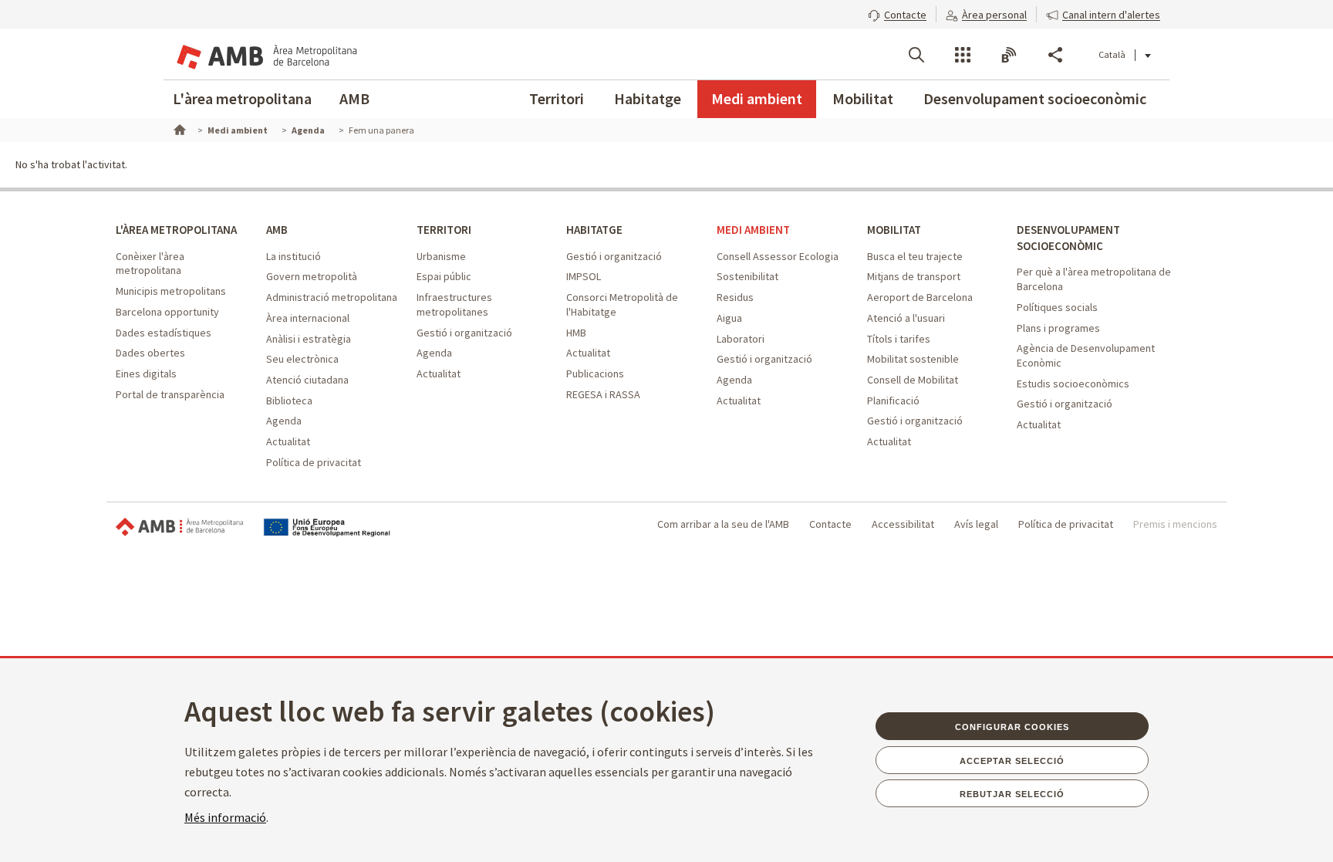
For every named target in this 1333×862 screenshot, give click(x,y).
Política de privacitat (313, 462)
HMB (576, 333)
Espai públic (444, 276)
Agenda (284, 421)
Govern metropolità (311, 276)
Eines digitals (146, 373)
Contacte (830, 524)
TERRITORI (444, 229)
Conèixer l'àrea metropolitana (150, 263)
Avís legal (976, 524)
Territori (556, 98)
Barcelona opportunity (167, 312)
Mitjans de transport (913, 276)
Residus (735, 297)
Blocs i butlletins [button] (1009, 54)
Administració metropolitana (331, 297)
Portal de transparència (170, 394)
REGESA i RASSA (603, 394)
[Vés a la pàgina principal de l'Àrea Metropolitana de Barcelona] (265, 54)
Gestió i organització (464, 333)
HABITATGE (594, 229)
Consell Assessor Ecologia (778, 256)
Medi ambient (756, 98)
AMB (354, 98)
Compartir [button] (1055, 54)
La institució (293, 256)
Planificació (893, 400)
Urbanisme (441, 256)
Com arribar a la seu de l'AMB (723, 524)
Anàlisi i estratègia (308, 339)
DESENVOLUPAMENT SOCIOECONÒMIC (1068, 237)
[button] (897, 13)
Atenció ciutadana (307, 380)
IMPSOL (583, 276)
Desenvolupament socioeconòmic (1034, 98)
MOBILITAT (894, 229)
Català (1111, 54)
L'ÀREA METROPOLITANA (176, 229)
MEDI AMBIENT (753, 229)
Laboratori (740, 339)
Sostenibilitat (747, 276)
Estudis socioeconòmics (1073, 383)
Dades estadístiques (163, 333)
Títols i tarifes (898, 339)
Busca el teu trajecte (915, 256)
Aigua (729, 318)
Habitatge (647, 98)
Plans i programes (1058, 328)
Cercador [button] (916, 54)
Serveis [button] (963, 54)
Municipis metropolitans (171, 291)
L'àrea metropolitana (242, 98)
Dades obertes (150, 353)
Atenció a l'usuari (906, 318)
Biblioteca (289, 400)
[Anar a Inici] (178, 128)
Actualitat (288, 441)
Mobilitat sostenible (913, 359)
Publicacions (595, 373)
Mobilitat (862, 98)
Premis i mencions (1175, 524)
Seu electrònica (302, 359)
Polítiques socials (1057, 307)
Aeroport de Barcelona (920, 297)
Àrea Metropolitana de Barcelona (179, 527)
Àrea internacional (307, 318)
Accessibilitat (903, 524)
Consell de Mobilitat (912, 380)
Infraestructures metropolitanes (454, 304)
